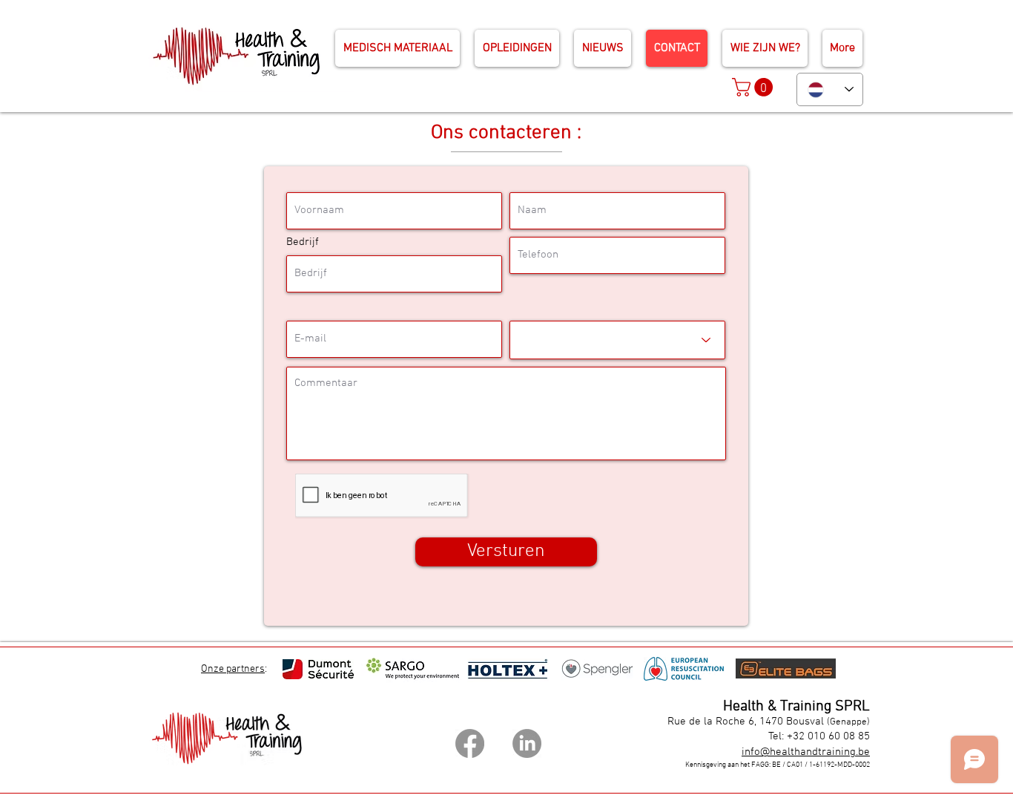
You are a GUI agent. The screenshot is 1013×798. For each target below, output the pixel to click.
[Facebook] (469, 743)
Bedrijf (302, 242)
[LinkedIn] (526, 743)
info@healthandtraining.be (806, 752)
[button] (754, 87)
